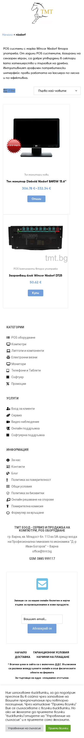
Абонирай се (42, 628)
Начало (7, 34)
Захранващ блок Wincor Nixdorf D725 (35, 275)
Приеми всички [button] (58, 728)
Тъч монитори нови (36, 174)
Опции (36, 199)
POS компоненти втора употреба (36, 268)
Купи (35, 293)
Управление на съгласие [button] (24, 728)
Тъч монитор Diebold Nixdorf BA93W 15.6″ (36, 181)
